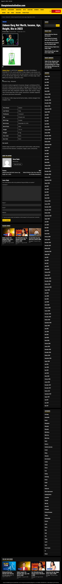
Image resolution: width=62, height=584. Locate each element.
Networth (36, 9)
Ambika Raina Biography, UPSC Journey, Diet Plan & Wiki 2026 (52, 66)
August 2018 (47, 361)
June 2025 (47, 118)
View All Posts (17, 164)
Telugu (46, 539)
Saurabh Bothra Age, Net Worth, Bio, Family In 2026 (35, 238)
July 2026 (47, 79)
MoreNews (50, 582)
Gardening (47, 476)
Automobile (47, 417)
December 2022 (48, 207)
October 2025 (47, 106)
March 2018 (47, 376)
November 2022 (48, 210)
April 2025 (47, 124)
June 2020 (47, 296)
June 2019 (47, 331)
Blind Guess (47, 432)
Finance (42, 9)
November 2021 (48, 245)
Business (46, 444)
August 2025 (47, 112)
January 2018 (47, 382)
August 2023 (47, 183)
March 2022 (47, 233)
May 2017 (46, 405)
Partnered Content (48, 512)
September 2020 (48, 287)
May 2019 (46, 334)
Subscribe (57, 11)
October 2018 (47, 355)
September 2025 (48, 109)
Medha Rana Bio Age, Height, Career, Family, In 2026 (52, 572)
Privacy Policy (25, 12)
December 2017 (48, 385)
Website (4, 212)
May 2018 (46, 370)
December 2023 (48, 171)
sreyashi (4, 242)
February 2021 (47, 272)
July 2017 (46, 400)
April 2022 (47, 230)
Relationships (47, 518)
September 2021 (48, 251)
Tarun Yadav (6, 31)
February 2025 (47, 129)
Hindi (46, 485)
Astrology (47, 414)
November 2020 (48, 281)
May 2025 (46, 121)
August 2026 (47, 76)
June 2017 (47, 402)
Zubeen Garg (5, 70)
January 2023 (47, 204)
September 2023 (48, 180)
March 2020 (47, 305)
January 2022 (47, 239)
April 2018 (47, 373)
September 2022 (48, 215)
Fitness (46, 467)
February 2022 (47, 236)
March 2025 (47, 126)
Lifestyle (46, 500)
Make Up (46, 503)
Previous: (11, 172)
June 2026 (47, 82)
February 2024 (47, 165)
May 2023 (46, 192)
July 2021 (46, 257)
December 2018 (48, 349)
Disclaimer (18, 12)
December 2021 (48, 242)
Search (46, 22)
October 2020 (47, 284)
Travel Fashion (47, 548)
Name (4, 202)
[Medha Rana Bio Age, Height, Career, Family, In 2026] (53, 566)
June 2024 (47, 153)
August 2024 (47, 147)
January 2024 (47, 168)
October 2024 (47, 141)
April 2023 (47, 195)
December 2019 (48, 313)
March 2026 (47, 91)
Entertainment (11, 9)
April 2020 (47, 302)
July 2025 (46, 115)
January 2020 (47, 310)
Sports (46, 527)
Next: (32, 172)
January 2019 (47, 346)
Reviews (46, 521)
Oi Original (47, 509)
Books (46, 441)
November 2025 (48, 103)
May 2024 (46, 156)
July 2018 (46, 364)
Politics (46, 515)
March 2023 (47, 198)
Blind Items (30, 9)
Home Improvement (49, 491)
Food (46, 470)
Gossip (46, 479)
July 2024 (46, 150)
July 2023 (46, 186)
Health (46, 482)
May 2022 (46, 227)
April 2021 (47, 266)
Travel (12, 12)
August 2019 (47, 325)
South (46, 524)
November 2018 (48, 352)
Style (46, 530)
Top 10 (24, 9)
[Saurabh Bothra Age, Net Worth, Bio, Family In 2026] (35, 232)
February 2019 (47, 343)
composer (20, 70)
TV (45, 551)
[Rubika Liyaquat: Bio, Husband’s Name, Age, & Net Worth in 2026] (8, 232)
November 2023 (48, 174)
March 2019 (47, 340)
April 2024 (47, 159)
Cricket (4, 12)
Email (4, 207)
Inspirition (47, 497)
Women (46, 554)
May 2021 (46, 263)
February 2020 (47, 308)
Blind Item (47, 435)
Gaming (46, 473)
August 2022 (47, 219)
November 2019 (48, 316)
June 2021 (47, 260)
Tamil (46, 533)
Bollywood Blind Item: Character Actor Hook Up (8, 572)
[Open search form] (50, 11)
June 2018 (47, 367)
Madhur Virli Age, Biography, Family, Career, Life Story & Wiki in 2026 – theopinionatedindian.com (52, 62)
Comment (5, 184)
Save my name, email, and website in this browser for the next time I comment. (22, 217)
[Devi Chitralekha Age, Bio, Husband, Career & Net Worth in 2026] (22, 232)
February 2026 (47, 94)
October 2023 (47, 177)
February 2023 (47, 201)
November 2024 (48, 138)
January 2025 (47, 132)
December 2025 (48, 100)
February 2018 (47, 379)
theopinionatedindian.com (13, 5)
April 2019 (47, 337)
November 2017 (48, 388)
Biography (47, 426)
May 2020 (47, 299)
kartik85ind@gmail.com (7, 575)
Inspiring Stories (48, 494)
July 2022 (46, 221)
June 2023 (47, 189)
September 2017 (48, 394)
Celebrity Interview (48, 447)
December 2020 (48, 278)
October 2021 (47, 248)
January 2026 (47, 97)
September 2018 (48, 358)
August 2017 (47, 397)
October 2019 (47, 319)
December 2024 (48, 135)
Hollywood (47, 488)
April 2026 (47, 88)
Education (47, 456)
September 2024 (48, 144)
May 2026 (47, 85)
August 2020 (47, 290)
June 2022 (47, 224)
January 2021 (47, 275)
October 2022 (47, 213)
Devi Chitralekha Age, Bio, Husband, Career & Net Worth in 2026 (21, 239)
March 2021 (47, 269)
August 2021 (47, 254)
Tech (8, 12)
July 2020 (47, 293)
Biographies (18, 9)
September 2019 (48, 322)
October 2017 (47, 391)
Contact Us (3, 9)
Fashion (46, 462)
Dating (46, 453)
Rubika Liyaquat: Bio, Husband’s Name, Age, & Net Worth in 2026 (7, 239)
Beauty (46, 420)
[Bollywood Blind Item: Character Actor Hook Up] (9, 566)
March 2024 (47, 162)
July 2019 (46, 328)
